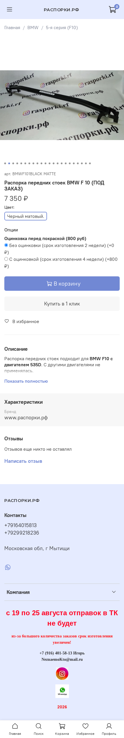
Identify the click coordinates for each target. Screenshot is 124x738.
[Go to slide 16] (66, 163)
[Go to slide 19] (78, 163)
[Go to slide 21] (86, 163)
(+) (59, 248)
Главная (12, 27)
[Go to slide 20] (82, 163)
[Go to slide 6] (25, 163)
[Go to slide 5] (21, 163)
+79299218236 (21, 533)
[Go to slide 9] (37, 163)
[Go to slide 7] (29, 163)
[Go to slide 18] (74, 163)
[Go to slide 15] (62, 163)
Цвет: (9, 207)
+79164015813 (20, 525)
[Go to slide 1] (5, 163)
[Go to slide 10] (41, 163)
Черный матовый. (25, 216)
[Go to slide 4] (17, 163)
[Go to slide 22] (90, 163)
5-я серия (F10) (62, 27)
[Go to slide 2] (9, 163)
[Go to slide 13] (54, 163)
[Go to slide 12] (49, 163)
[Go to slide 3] (13, 163)
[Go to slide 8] (33, 163)
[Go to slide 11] (45, 163)
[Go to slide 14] (58, 163)
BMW (33, 27)
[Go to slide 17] (70, 163)
